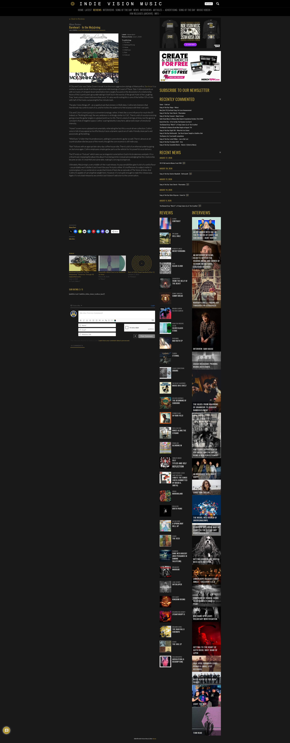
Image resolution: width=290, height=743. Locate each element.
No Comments (101, 30)
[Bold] (80, 320)
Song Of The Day (124, 10)
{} (109, 320)
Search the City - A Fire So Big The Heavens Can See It (176, 122)
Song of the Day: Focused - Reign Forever (172, 116)
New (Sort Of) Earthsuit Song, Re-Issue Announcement (176, 110)
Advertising (171, 10)
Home (80, 10)
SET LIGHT (209, 4)
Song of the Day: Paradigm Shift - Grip (171, 142)
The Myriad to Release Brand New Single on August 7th (176, 127)
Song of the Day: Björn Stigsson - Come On (172, 195)
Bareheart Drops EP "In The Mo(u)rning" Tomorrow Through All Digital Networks (81, 274)
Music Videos (204, 10)
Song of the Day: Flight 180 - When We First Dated (174, 130)
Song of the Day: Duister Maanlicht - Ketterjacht (174, 173)
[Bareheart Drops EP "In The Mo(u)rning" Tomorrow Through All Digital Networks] (82, 263)
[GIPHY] (115, 320)
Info (156, 13)
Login (153, 305)
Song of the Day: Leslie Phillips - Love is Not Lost (174, 139)
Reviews (97, 10)
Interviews (108, 10)
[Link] (106, 320)
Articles (157, 10)
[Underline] (87, 320)
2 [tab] (164, 80)
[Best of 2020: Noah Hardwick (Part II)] (141, 263)
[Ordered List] (93, 320)
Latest (88, 10)
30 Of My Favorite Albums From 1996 (171, 163)
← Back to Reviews (77, 19)
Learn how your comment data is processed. (114, 340)
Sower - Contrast (165, 104)
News (136, 10)
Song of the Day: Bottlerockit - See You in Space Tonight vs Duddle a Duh (181, 133)
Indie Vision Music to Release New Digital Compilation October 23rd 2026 (181, 119)
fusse (154, 738)
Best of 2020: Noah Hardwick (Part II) (141, 272)
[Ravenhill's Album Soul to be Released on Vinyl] (112, 263)
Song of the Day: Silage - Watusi (169, 107)
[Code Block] (102, 320)
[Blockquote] (99, 320)
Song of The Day (187, 10)
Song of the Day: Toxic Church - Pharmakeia (172, 113)
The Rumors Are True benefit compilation (172, 136)
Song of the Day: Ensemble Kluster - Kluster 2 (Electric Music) (178, 145)
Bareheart (149, 86)
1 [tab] (162, 80)
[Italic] (83, 320)
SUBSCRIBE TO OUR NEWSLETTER (184, 90)
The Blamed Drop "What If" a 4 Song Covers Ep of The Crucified (178, 124)
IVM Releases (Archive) (141, 13)
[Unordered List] (96, 320)
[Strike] (90, 320)
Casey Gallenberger (84, 30)
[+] (112, 320)
